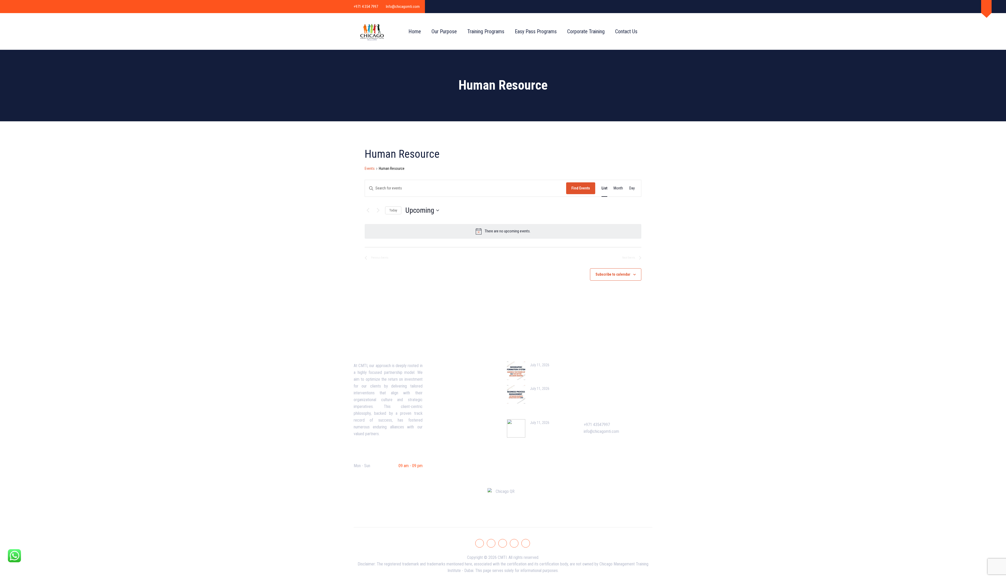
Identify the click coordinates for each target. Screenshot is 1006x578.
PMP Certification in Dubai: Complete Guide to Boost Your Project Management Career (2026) (540, 437)
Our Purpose (444, 31)
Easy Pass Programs (536, 31)
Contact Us (626, 31)
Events (370, 168)
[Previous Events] (368, 210)
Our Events (597, 363)
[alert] (503, 231)
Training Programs (485, 31)
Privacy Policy (447, 403)
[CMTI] (372, 31)
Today (393, 210)
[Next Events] (378, 210)
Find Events (580, 188)
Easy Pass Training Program (611, 373)
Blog (438, 373)
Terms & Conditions (451, 393)
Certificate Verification (606, 393)
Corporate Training (586, 31)
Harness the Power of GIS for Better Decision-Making (552, 374)
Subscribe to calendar (612, 274)
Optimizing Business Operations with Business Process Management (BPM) (539, 403)
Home (414, 31)
